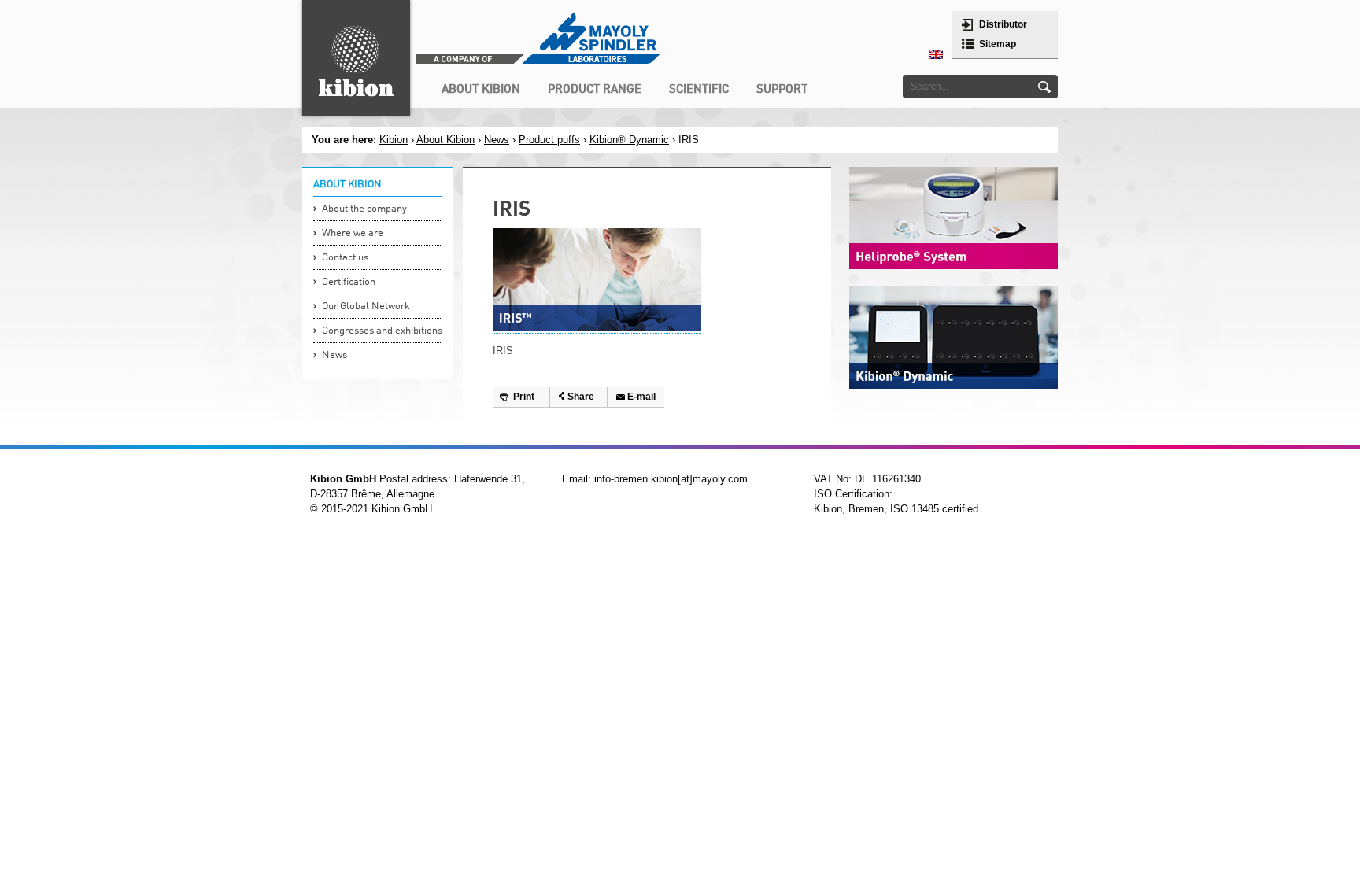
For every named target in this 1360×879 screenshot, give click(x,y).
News (496, 140)
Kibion (393, 140)
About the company (364, 209)
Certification (348, 282)
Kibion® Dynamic (629, 140)
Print (523, 396)
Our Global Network (366, 306)
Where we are (352, 233)
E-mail (641, 396)
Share (580, 396)
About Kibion (445, 140)
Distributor (1003, 24)
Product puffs (549, 140)
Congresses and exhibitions (382, 331)
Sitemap (997, 44)
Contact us (345, 258)
